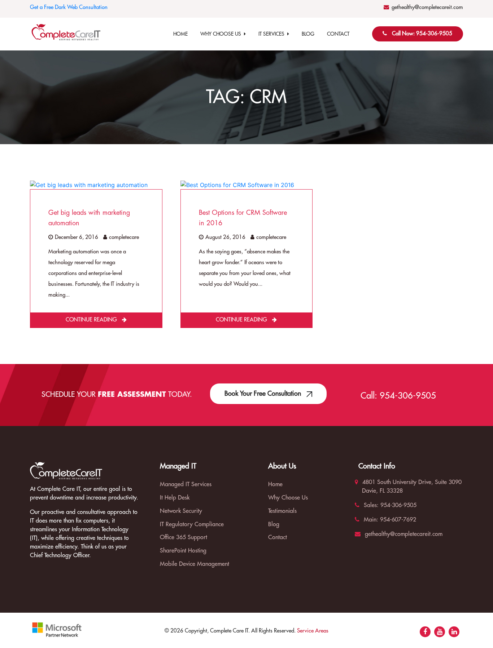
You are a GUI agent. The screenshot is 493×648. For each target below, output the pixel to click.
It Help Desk (174, 498)
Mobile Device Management (194, 564)
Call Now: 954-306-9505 (422, 33)
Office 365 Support (183, 537)
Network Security (181, 511)
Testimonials (282, 511)
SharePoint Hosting (183, 551)
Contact (338, 33)
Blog (308, 33)
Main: (370, 520)
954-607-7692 (397, 520)
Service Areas (312, 631)
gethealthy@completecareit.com (427, 7)
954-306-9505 (408, 395)
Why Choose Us (222, 33)
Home (180, 33)
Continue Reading (92, 320)
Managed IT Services (185, 484)
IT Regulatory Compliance (192, 524)
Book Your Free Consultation (263, 393)
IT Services (272, 33)
